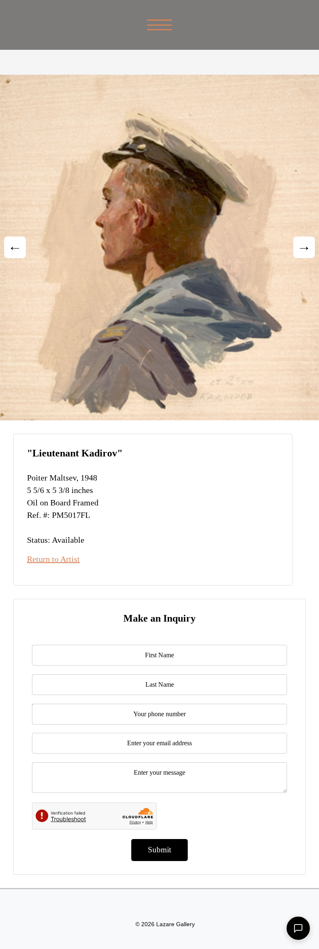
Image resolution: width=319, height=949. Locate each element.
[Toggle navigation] (159, 25)
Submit (159, 849)
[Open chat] (298, 928)
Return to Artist (53, 559)
